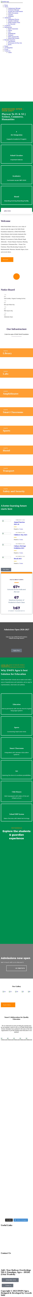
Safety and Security (13, 36)
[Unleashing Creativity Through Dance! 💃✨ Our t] (8, 1079)
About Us (3, 1230)
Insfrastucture (8, 27)
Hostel (6, 46)
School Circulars (16, 155)
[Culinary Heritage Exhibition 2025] (6, 545)
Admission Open (8, 317)
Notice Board (8, 289)
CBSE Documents (13, 13)
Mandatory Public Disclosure (9, 1248)
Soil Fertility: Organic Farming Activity (14, 298)
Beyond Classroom (9, 40)
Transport (10, 35)
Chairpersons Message (14, 8)
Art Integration (8, 47)
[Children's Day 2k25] (6, 533)
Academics (7, 25)
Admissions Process (13, 19)
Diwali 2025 (18, 558)
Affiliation (11, 16)
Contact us (7, 51)
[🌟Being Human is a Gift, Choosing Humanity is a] (24, 1127)
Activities (3, 1236)
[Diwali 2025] (6, 557)
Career (10, 52)
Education (17, 704)
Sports (9, 44)
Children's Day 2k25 (20, 535)
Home (6, 5)
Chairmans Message (13, 10)
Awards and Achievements (15, 11)
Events (6, 49)
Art (16, 771)
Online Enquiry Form (14, 22)
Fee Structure (11, 24)
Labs (9, 32)
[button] (2, 993)
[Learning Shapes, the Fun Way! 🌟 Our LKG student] (24, 1071)
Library (10, 30)
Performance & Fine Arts (15, 43)
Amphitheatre (11, 33)
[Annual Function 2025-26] (6, 521)
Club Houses (11, 41)
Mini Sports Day (8, 310)
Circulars (10, 14)
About (6, 6)
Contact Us (4, 1242)
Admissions (7, 17)
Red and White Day (9, 304)
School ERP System (13, 38)
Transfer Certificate (13, 21)
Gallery (3, 1239)
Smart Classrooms (13, 29)
